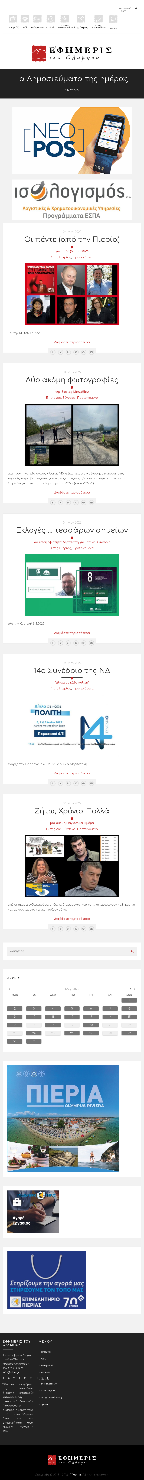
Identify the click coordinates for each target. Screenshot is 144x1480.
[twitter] (60, 352)
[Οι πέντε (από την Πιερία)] (72, 294)
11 (53, 1016)
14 (110, 1016)
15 (129, 1016)
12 (72, 1016)
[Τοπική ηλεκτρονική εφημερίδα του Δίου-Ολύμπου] (72, 53)
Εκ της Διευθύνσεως (61, 397)
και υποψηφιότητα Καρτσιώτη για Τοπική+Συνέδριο (72, 542)
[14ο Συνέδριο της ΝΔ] (72, 725)
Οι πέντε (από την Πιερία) (72, 239)
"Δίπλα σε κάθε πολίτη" (72, 682)
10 (33, 1016)
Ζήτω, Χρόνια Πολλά (72, 811)
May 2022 (72, 989)
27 (91, 1033)
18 (52, 1025)
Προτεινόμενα (83, 257)
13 (91, 1016)
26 (72, 1033)
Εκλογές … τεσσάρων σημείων (72, 530)
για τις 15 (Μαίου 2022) (72, 251)
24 (34, 1033)
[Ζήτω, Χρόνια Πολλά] (72, 866)
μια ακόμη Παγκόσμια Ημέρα (72, 823)
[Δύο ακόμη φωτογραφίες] (72, 434)
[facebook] (52, 352)
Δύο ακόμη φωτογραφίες (72, 380)
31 (33, 1041)
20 (91, 1025)
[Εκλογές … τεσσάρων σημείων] (72, 585)
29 (129, 1033)
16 (14, 1025)
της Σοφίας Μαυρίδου (72, 391)
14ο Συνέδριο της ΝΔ (72, 671)
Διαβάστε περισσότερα (72, 342)
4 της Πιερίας (61, 257)
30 (15, 1041)
